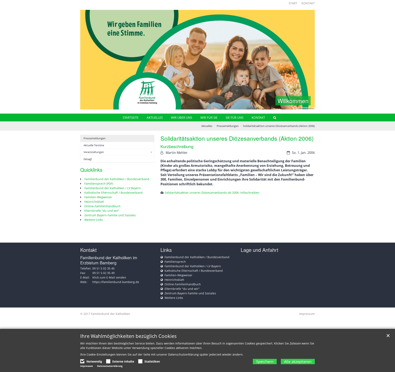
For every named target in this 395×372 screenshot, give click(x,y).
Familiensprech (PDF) (98, 183)
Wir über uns (181, 117)
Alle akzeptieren (297, 361)
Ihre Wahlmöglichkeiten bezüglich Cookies (128, 336)
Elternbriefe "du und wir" (101, 211)
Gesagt (88, 159)
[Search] (272, 117)
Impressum (307, 314)
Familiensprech (175, 262)
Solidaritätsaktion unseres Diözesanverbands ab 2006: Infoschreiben (212, 193)
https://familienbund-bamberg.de (115, 282)
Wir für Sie (208, 117)
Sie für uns (234, 117)
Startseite (130, 117)
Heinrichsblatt (94, 202)
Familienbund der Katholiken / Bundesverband (116, 179)
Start (293, 3)
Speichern (264, 361)
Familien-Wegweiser (98, 197)
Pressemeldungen (228, 126)
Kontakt (308, 3)
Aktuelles (155, 117)
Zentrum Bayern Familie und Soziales (110, 215)
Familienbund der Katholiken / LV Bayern (112, 188)
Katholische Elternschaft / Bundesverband (113, 193)
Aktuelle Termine (94, 145)
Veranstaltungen (94, 152)
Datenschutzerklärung (109, 365)
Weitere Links (93, 220)
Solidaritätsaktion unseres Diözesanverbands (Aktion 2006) (279, 126)
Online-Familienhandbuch (102, 206)
